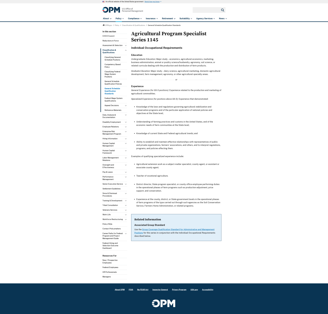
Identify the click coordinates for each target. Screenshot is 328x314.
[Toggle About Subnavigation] (110, 19)
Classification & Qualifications (109, 51)
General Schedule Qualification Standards (112, 91)
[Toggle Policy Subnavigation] (123, 19)
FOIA (131, 290)
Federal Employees (110, 267)
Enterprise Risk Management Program (111, 132)
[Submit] (222, 10)
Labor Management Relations (110, 159)
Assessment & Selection (112, 45)
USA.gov (194, 290)
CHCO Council (108, 36)
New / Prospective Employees (109, 261)
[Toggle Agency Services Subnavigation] (214, 19)
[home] (122, 11)
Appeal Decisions (112, 105)
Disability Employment (111, 122)
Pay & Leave (107, 172)
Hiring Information (109, 139)
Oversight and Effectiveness (108, 166)
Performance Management (108, 178)
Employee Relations (110, 127)
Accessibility (207, 290)
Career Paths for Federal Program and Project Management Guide (112, 235)
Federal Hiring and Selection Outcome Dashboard (110, 245)
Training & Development (112, 201)
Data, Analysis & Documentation (109, 116)
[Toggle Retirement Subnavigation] (174, 19)
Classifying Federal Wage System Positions (112, 74)
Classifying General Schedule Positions (113, 58)
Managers (106, 277)
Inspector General (160, 290)
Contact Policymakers (111, 229)
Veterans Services (109, 210)
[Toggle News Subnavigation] (226, 19)
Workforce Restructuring (112, 219)
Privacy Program (179, 290)
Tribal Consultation (110, 205)
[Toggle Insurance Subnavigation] (157, 19)
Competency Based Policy (113, 65)
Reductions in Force (110, 41)
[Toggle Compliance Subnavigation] (141, 19)
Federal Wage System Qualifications (113, 99)
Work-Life (106, 215)
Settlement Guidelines (111, 189)
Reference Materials (113, 110)
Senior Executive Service (112, 184)
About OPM (120, 290)
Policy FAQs (107, 224)
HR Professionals (109, 272)
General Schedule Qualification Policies (113, 82)
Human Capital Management (108, 144)
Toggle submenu (126, 46)
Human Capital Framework (108, 152)
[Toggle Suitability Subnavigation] (191, 19)
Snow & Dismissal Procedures (109, 194)
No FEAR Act (142, 290)
